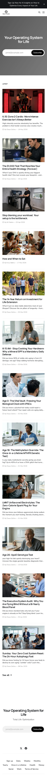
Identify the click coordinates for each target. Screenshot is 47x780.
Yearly (5, 765)
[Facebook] (26, 748)
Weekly (27, 761)
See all (5, 675)
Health (32, 765)
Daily (18, 761)
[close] (44, 4)
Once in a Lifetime (18, 765)
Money (41, 765)
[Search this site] (39, 12)
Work (19, 769)
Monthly (37, 761)
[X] (21, 748)
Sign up (10, 761)
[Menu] (43, 12)
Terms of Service (31, 769)
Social (11, 769)
